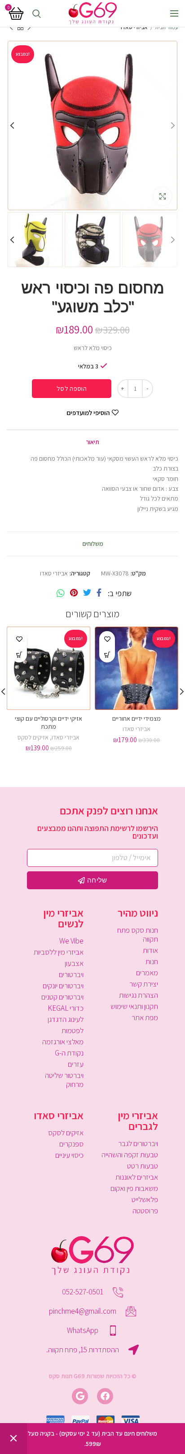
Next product (11, 27)
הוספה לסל (72, 388)
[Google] (80, 1396)
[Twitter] (87, 593)
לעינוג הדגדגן (66, 1019)
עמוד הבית (166, 27)
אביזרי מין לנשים (63, 917)
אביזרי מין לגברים (138, 1120)
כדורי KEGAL (66, 1008)
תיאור (92, 442)
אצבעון (74, 963)
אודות (150, 950)
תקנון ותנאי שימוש (134, 1006)
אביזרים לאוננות (136, 1177)
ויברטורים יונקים (63, 986)
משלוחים (92, 544)
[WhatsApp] (60, 593)
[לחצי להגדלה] (163, 196)
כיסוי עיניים (69, 1155)
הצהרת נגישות (138, 995)
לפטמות (73, 1030)
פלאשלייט (145, 1199)
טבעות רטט (142, 1166)
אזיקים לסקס (33, 737)
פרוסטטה (145, 1211)
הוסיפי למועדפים (88, 412)
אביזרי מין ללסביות (59, 952)
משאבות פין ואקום (134, 1188)
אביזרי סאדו (134, 27)
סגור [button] (13, 1438)
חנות (151, 961)
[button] (107, 654)
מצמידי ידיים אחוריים (136, 718)
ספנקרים (71, 1144)
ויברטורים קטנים (62, 997)
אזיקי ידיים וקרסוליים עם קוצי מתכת (48, 722)
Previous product (29, 27)
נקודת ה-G (69, 1053)
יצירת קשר (143, 984)
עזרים (76, 1064)
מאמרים (147, 973)
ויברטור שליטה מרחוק (64, 1079)
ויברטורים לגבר (138, 1143)
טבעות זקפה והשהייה (129, 1155)
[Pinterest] (73, 593)
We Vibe (71, 941)
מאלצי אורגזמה (63, 1042)
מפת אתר (145, 1017)
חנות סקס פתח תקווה (137, 934)
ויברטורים (71, 974)
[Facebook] (99, 593)
